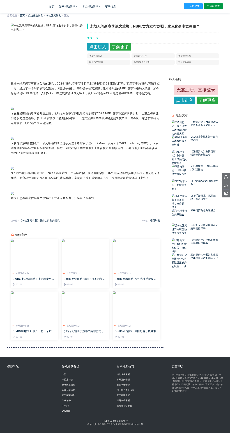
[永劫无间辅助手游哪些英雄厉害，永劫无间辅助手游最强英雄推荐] (85, 306)
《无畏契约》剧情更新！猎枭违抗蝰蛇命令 (204, 153)
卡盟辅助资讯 (90, 6)
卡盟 (64, 374)
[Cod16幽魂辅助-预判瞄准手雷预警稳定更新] (136, 254)
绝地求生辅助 (68, 384)
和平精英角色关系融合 (203, 210)
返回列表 (155, 220)
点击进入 (97, 46)
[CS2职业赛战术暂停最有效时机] (180, 140)
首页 (51, 6)
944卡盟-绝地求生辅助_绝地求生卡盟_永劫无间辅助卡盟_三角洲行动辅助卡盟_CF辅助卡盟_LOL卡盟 (22, 6)
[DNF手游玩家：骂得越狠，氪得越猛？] (180, 201)
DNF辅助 (66, 400)
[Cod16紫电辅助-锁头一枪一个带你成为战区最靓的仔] (34, 306)
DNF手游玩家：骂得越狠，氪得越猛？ (203, 197)
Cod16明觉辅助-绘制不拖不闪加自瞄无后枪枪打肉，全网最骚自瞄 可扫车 (84, 279)
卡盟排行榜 (67, 379)
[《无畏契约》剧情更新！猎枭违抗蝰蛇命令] (180, 157)
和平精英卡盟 (123, 395)
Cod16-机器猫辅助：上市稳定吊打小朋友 (33, 279)
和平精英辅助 (68, 395)
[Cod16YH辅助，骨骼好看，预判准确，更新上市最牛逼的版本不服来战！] (136, 306)
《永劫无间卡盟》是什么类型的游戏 (39, 220)
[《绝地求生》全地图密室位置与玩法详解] (180, 245)
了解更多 (120, 46)
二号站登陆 (213, 6)
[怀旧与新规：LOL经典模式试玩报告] (180, 170)
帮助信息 (110, 6)
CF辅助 (65, 405)
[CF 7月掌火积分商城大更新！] (180, 185)
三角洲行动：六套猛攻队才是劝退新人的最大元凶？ (204, 125)
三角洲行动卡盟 (124, 405)
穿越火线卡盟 (123, 400)
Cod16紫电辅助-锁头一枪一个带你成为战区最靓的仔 (33, 331)
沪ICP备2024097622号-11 (115, 421)
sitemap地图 (136, 424)
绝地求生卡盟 (123, 374)
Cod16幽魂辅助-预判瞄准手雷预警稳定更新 (135, 279)
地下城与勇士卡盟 (125, 390)
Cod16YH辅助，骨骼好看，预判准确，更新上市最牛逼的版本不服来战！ (135, 331)
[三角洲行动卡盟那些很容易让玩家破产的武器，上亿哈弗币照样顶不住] (180, 264)
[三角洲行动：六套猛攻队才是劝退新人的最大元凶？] (180, 129)
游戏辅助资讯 (67, 6)
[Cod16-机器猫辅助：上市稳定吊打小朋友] (34, 254)
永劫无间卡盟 (123, 379)
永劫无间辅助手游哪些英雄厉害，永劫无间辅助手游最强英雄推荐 (85, 331)
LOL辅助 (66, 410)
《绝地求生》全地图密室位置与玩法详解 (204, 241)
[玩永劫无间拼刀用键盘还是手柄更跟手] (180, 229)
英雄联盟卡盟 (123, 384)
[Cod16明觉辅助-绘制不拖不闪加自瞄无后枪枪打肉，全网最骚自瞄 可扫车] (85, 254)
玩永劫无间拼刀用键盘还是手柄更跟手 (204, 227)
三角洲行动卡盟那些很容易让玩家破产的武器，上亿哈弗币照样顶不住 (204, 258)
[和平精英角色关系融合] (180, 212)
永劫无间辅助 (53, 15)
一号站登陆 (193, 6)
